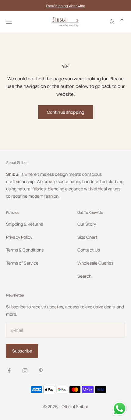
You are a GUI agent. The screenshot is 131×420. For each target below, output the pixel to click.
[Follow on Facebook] (9, 371)
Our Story (86, 224)
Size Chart (87, 237)
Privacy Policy (19, 237)
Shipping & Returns (24, 224)
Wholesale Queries (95, 263)
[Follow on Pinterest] (41, 371)
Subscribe (22, 351)
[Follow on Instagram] (25, 371)
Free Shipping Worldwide (65, 5)
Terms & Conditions (25, 250)
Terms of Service (22, 263)
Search (84, 276)
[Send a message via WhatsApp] (119, 408)
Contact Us (88, 250)
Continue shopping (65, 112)
